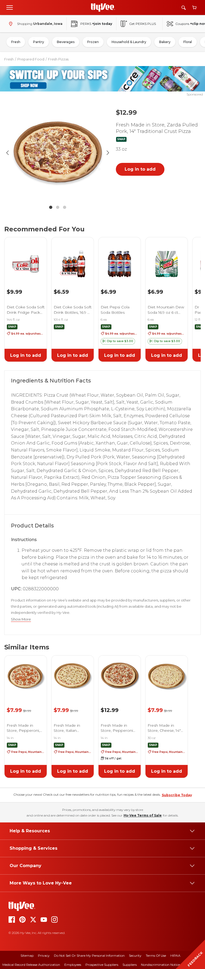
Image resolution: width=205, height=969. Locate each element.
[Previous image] (7, 153)
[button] (118, 341)
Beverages (65, 42)
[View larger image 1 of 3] (58, 153)
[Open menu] (9, 7)
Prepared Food (30, 59)
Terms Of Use (156, 955)
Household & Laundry (129, 42)
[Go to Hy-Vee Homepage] (103, 7)
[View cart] (194, 7)
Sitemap (27, 955)
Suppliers (130, 965)
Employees (72, 965)
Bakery (165, 42)
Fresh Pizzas (58, 59)
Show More (21, 619)
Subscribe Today (177, 795)
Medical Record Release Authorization (31, 965)
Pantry (38, 42)
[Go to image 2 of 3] (57, 207)
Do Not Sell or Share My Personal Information (89, 955)
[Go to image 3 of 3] (64, 207)
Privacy (44, 955)
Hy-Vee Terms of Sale (143, 815)
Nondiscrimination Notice (160, 965)
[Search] (183, 7)
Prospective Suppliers (101, 965)
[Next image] (108, 153)
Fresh (15, 42)
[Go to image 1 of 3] (50, 207)
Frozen (93, 42)
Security (135, 955)
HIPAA (175, 955)
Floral (187, 42)
